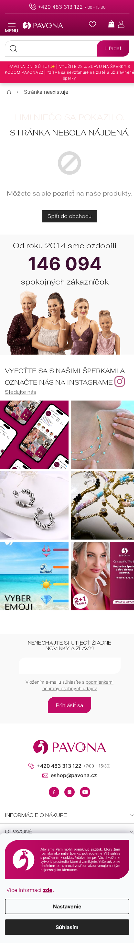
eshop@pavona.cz (74, 775)
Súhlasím (67, 927)
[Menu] (11, 26)
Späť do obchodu (69, 216)
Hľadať (113, 48)
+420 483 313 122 (60, 7)
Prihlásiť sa (69, 705)
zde (47, 890)
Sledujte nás (20, 392)
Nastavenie (67, 906)
